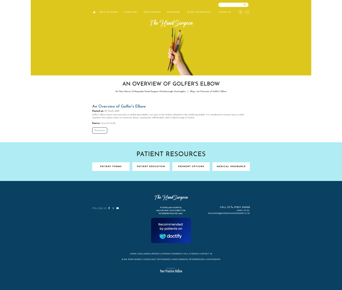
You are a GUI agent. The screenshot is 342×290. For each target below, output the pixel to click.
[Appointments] (240, 12)
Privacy (156, 254)
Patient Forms (111, 166)
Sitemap (165, 254)
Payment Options (191, 166)
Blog (192, 91)
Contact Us (224, 12)
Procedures (173, 12)
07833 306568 (242, 207)
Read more (99, 130)
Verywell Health (108, 123)
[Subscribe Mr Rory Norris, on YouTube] (118, 207)
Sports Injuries (152, 12)
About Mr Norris (108, 12)
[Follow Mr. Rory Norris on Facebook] (110, 207)
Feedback (177, 254)
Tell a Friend (190, 254)
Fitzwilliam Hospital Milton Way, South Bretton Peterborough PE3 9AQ (170, 211)
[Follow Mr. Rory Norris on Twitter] (114, 207)
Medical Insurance (231, 166)
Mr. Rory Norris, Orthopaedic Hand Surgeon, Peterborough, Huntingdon (151, 91)
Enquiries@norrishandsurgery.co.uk (229, 213)
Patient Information (199, 12)
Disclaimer (144, 254)
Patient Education (151, 166)
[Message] (247, 12)
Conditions (130, 12)
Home (94, 11)
